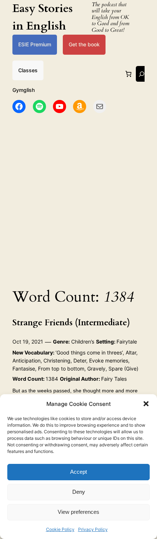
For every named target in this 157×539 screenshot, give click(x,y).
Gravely (96, 368)
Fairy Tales (114, 379)
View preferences (78, 512)
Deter (79, 360)
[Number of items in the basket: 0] (128, 74)
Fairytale (126, 341)
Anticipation (26, 360)
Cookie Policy (60, 529)
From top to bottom (61, 368)
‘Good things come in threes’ (89, 352)
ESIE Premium (34, 44)
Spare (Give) (123, 368)
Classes (28, 70)
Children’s (82, 341)
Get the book (84, 44)
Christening (56, 360)
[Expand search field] (142, 74)
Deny (78, 492)
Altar (131, 352)
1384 (52, 379)
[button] (146, 403)
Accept (78, 472)
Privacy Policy (93, 529)
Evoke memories (108, 360)
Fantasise (23, 368)
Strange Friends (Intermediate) (71, 323)
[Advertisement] (78, 198)
